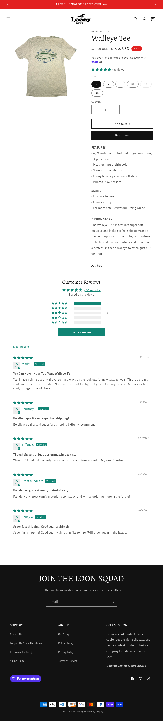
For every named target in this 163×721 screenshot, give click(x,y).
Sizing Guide (136, 208)
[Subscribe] (112, 602)
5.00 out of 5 (92, 290)
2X (148, 85)
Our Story (64, 634)
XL (132, 84)
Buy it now (122, 135)
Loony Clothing (75, 712)
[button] (8, 19)
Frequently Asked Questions (26, 643)
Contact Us (16, 634)
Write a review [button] (81, 332)
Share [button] (98, 265)
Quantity (96, 102)
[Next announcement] (155, 4)
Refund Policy (66, 643)
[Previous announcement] (7, 4)
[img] (23, 358)
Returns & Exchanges (22, 652)
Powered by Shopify (93, 712)
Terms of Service (67, 661)
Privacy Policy (66, 652)
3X (97, 93)
